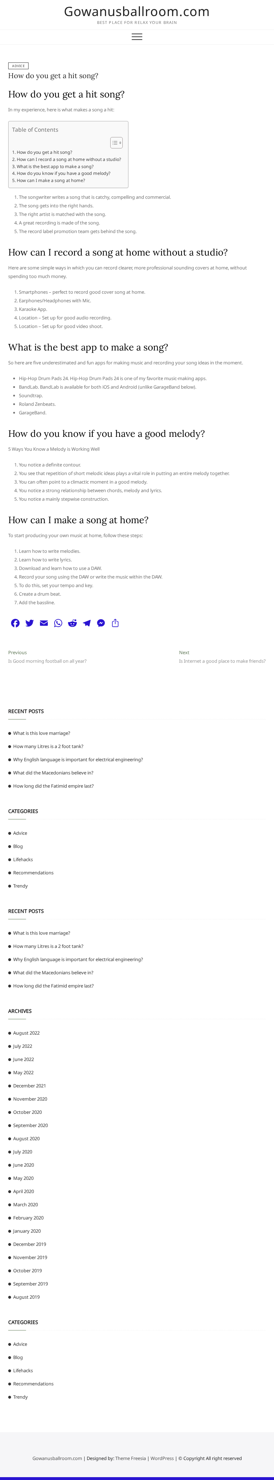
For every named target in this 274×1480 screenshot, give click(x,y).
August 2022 (26, 1033)
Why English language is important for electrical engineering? (78, 759)
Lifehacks (23, 859)
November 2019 (30, 1257)
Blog (18, 846)
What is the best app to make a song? (55, 166)
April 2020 (23, 1191)
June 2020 (23, 1165)
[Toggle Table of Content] (113, 143)
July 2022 (22, 1046)
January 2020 (27, 1231)
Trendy (20, 886)
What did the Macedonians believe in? (53, 772)
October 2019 (27, 1270)
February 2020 (28, 1217)
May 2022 (23, 1072)
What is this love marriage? (41, 733)
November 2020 (30, 1099)
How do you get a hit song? (53, 75)
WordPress (162, 1458)
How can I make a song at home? (51, 180)
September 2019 (30, 1284)
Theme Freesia (130, 1458)
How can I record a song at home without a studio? (69, 159)
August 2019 (26, 1297)
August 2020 (26, 1138)
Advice (18, 66)
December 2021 (29, 1085)
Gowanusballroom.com (137, 11)
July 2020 (22, 1151)
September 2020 (30, 1125)
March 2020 (25, 1204)
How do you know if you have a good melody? (63, 173)
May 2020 (23, 1178)
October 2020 (27, 1112)
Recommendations (33, 872)
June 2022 (23, 1059)
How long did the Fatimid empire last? (53, 786)
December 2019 (29, 1244)
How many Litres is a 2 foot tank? (48, 746)
